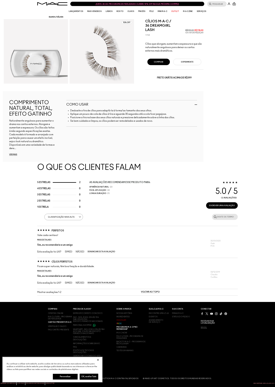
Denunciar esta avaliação (101, 251)
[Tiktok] (221, 313)
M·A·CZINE (188, 11)
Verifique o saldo (57, 326)
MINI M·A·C (162, 11)
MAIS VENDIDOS (94, 11)
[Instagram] (216, 313)
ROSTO (120, 11)
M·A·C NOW (121, 333)
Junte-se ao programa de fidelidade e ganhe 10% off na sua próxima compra (137, 4)
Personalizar (65, 377)
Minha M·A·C (178, 313)
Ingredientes (123, 317)
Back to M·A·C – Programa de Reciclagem (131, 343)
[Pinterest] (225, 313)
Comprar (158, 62)
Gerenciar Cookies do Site (87, 356)
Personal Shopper (82, 325)
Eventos (153, 317)
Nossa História (124, 313)
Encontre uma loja (159, 313)
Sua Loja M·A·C (156, 309)
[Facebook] (202, 313)
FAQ (75, 347)
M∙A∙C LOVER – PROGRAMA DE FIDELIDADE (60, 318)
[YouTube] (211, 313)
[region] (52, 369)
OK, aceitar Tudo (88, 377)
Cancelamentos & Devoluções (82, 338)
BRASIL (204, 327)
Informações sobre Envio (86, 343)
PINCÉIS (141, 11)
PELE (151, 11)
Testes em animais (124, 350)
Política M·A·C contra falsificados (120, 378)
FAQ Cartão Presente (58, 330)
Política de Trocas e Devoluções (83, 351)
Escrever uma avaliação (222, 205)
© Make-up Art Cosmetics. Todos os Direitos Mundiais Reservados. (177, 378)
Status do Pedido (181, 317)
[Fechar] (98, 360)
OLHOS (130, 11)
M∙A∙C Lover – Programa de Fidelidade (129, 337)
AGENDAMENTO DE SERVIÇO (156, 321)
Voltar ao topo (150, 292)
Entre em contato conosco (88, 313)
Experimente (187, 62)
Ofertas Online (55, 313)
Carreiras (121, 347)
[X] (207, 313)
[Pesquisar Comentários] (214, 216)
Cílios (60, 17)
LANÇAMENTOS (76, 11)
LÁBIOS (109, 11)
